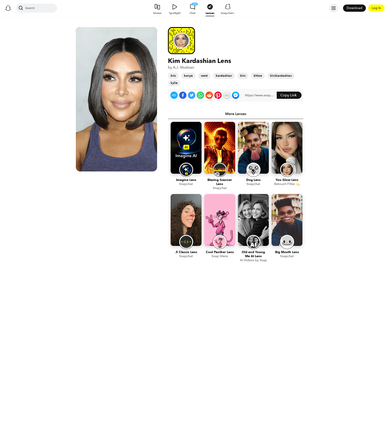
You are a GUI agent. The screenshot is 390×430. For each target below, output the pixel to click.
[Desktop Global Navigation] (8, 8)
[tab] (235, 114)
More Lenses (235, 113)
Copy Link (288, 95)
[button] (174, 95)
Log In (376, 8)
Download (354, 8)
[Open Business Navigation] (333, 8)
